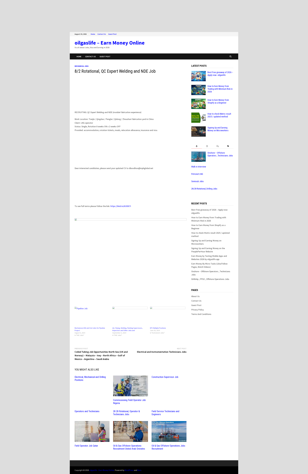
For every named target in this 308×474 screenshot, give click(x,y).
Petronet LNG (197, 174)
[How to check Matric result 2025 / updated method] (198, 114)
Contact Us (101, 34)
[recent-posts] (207, 146)
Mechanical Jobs (82, 66)
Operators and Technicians (87, 411)
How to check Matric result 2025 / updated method (219, 115)
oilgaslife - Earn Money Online (101, 470)
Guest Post (112, 34)
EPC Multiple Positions (158, 328)
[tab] (196, 146)
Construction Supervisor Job (165, 377)
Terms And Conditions (201, 314)
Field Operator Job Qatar (86, 445)
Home (93, 34)
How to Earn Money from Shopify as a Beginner (218, 101)
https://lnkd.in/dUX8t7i (120, 206)
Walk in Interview (198, 166)
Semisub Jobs (197, 181)
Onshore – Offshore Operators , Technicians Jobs (220, 154)
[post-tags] (228, 146)
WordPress (129, 470)
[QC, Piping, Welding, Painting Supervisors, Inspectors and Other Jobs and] (130, 317)
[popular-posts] (196, 146)
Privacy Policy (197, 309)
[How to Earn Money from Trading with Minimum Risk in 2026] (198, 86)
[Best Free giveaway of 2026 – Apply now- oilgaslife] (198, 72)
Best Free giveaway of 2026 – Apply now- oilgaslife (220, 73)
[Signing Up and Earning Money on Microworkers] (198, 128)
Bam (139, 470)
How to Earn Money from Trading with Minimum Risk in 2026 (220, 89)
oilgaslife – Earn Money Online (110, 42)
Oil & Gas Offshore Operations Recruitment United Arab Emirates (129, 447)
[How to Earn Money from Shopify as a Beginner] (198, 100)
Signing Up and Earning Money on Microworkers (218, 129)
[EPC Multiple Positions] (167, 317)
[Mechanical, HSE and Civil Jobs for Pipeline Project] (92, 317)
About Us (195, 296)
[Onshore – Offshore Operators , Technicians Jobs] (198, 153)
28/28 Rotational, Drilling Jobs (204, 188)
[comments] (217, 146)
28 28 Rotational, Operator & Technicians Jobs (126, 413)
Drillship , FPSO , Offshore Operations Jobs (210, 279)
